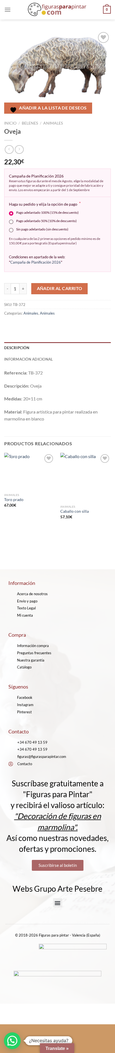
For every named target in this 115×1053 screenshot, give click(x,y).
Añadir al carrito (59, 288)
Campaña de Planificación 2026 (35, 262)
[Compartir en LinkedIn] (59, 325)
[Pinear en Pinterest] (49, 325)
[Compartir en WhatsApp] (9, 325)
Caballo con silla (74, 511)
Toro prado (13, 499)
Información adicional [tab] (28, 359)
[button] (57, 902)
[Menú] (7, 9)
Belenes (30, 123)
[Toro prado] (29, 471)
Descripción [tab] (16, 348)
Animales (53, 123)
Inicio (10, 123)
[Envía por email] (39, 325)
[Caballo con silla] (85, 477)
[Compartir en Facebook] (19, 325)
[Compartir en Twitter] (29, 325)
